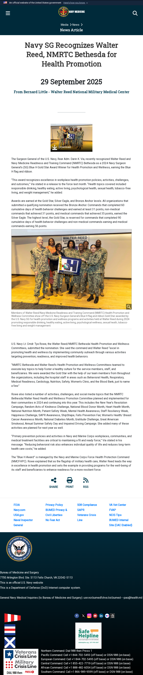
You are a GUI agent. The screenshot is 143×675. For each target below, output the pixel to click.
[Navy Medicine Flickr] (107, 615)
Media (65, 24)
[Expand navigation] (8, 13)
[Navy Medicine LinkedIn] (101, 615)
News (76, 24)
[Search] (135, 13)
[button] (76, 3)
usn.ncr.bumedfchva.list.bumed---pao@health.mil (113, 597)
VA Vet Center (117, 505)
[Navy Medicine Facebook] (76, 615)
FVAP (112, 510)
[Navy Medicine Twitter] (83, 615)
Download (64, 147)
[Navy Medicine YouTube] (95, 615)
